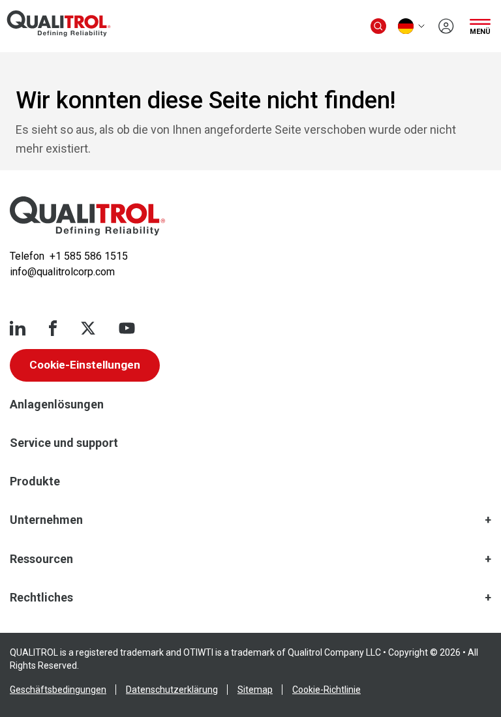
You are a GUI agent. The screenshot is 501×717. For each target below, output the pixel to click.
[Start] (87, 216)
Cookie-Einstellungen (84, 364)
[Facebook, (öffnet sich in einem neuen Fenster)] (53, 328)
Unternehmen (46, 519)
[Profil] (446, 26)
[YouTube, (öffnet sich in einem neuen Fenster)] (126, 328)
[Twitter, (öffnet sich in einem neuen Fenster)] (88, 328)
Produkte (35, 481)
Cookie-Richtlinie (326, 689)
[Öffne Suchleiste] (378, 26)
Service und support (64, 443)
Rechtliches (41, 597)
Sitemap (255, 689)
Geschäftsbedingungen (58, 689)
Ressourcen (41, 559)
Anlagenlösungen (57, 404)
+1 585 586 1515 (89, 256)
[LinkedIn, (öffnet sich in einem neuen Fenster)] (17, 328)
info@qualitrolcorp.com (62, 272)
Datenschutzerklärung (172, 689)
